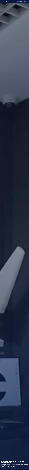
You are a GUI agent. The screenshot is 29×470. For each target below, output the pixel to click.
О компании (2, 466)
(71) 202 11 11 (21, 1)
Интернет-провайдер (12, 466)
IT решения (7, 466)
